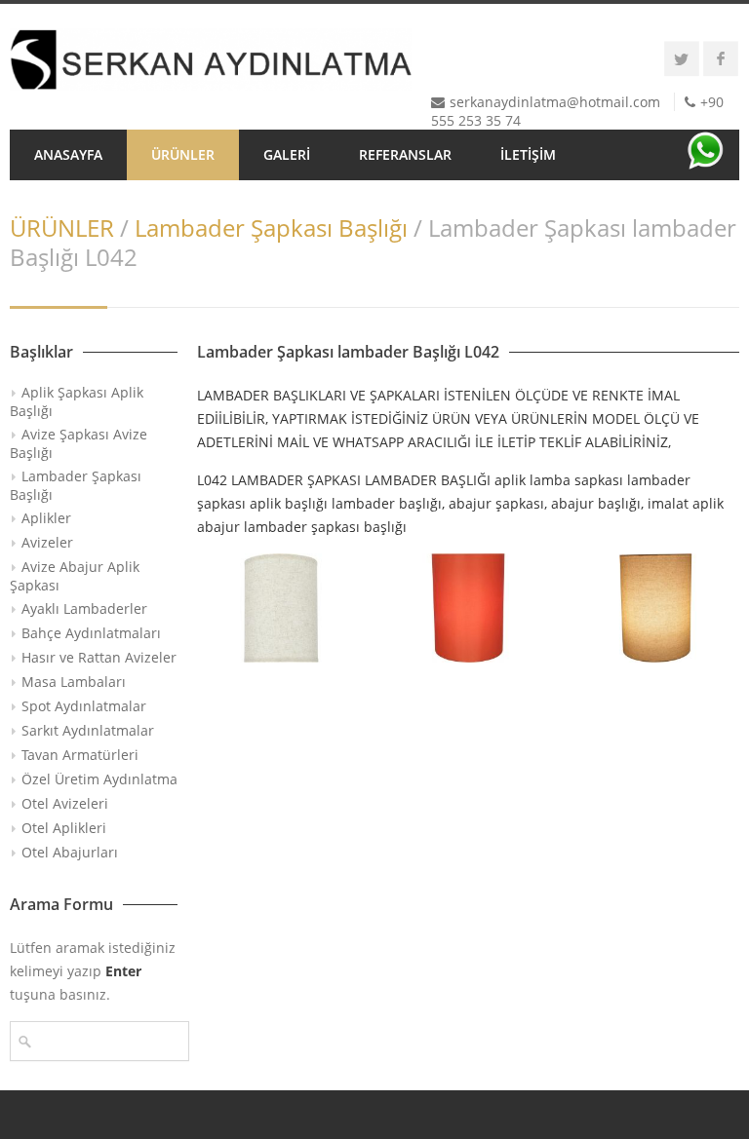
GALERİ (286, 154)
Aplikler (46, 518)
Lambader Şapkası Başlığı (271, 227)
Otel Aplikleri (63, 827)
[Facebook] (720, 58)
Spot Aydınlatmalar (83, 706)
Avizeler (47, 542)
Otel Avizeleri (64, 803)
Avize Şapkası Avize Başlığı (78, 443)
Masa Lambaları (73, 681)
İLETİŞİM (528, 154)
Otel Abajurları (69, 852)
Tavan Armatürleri (79, 754)
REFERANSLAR (405, 154)
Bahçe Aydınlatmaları (91, 633)
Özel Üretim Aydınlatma (99, 779)
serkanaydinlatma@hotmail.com (555, 102)
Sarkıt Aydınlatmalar (87, 730)
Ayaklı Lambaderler (84, 608)
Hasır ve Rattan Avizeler (99, 657)
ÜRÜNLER (183, 154)
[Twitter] (681, 58)
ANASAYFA (68, 154)
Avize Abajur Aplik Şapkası (74, 575)
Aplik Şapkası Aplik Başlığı (76, 401)
